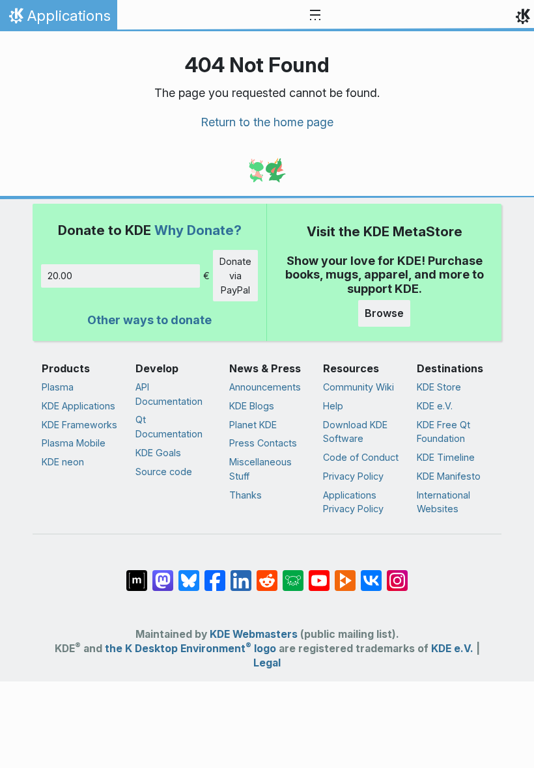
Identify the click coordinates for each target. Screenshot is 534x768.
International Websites (443, 502)
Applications (58, 19)
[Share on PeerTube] (345, 574)
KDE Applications (78, 405)
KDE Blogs (251, 405)
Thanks (245, 495)
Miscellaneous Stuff (260, 469)
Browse (384, 313)
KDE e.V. (435, 405)
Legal (267, 663)
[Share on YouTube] (319, 574)
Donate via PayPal (235, 275)
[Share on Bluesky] (188, 574)
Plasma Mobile (73, 442)
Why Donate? (198, 230)
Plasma (58, 386)
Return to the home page (267, 122)
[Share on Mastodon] (162, 574)
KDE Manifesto (449, 476)
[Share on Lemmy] (293, 574)
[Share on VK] (371, 574)
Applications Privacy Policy (353, 502)
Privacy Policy (353, 476)
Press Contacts (263, 442)
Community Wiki (358, 386)
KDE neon (63, 461)
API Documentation (169, 394)
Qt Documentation (169, 426)
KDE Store (439, 386)
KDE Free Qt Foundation (443, 432)
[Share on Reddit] (267, 574)
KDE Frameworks (79, 424)
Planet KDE (253, 424)
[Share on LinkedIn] (241, 574)
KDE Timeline (446, 457)
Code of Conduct (361, 457)
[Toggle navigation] (315, 15)
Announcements (265, 386)
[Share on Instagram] (397, 574)
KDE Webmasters (254, 634)
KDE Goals (158, 452)
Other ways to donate (149, 320)
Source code (163, 471)
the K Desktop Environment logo (190, 648)
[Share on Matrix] (136, 574)
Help (333, 405)
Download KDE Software (355, 432)
